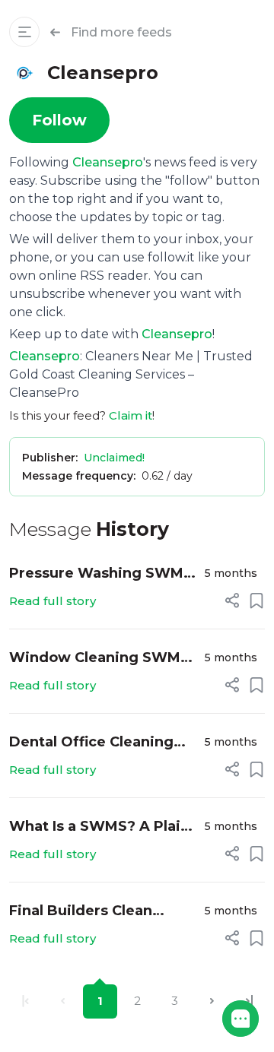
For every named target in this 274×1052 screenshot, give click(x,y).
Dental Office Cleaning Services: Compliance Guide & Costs (91, 743)
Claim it (130, 415)
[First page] (25, 1001)
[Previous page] (63, 1001)
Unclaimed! (114, 457)
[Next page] (212, 1001)
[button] (240, 1018)
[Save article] (256, 600)
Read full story (52, 601)
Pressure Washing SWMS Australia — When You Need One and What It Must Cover (101, 574)
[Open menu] (24, 32)
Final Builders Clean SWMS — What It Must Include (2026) (89, 911)
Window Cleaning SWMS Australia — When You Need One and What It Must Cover (99, 658)
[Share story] (232, 600)
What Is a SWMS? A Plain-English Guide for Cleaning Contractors (102, 827)
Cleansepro (107, 162)
